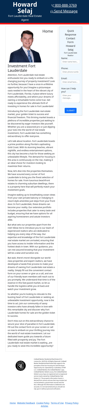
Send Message (65, 11)
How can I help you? (68, 90)
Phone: (64, 68)
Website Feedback (26, 403)
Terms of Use (57, 403)
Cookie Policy (42, 403)
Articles (44, 406)
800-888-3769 (65, 5)
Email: (64, 78)
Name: (64, 58)
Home (13, 403)
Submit (71, 110)
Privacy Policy (71, 403)
